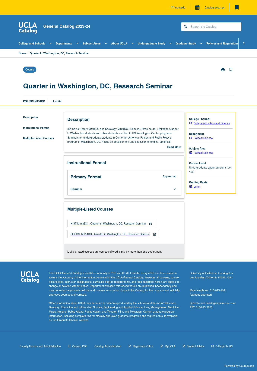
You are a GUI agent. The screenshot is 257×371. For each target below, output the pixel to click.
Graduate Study (186, 43)
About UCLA (119, 43)
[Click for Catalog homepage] (27, 28)
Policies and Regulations (222, 43)
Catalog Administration (107, 346)
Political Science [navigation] (203, 138)
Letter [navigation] (197, 186)
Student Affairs (195, 346)
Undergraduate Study (151, 43)
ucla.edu (180, 7)
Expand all (169, 176)
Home (22, 53)
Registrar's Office (143, 346)
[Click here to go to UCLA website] (30, 277)
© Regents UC (224, 346)
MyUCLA (170, 346)
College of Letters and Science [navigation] (212, 123)
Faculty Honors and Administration (40, 346)
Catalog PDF (79, 346)
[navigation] (111, 223)
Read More (174, 147)
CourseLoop (246, 366)
